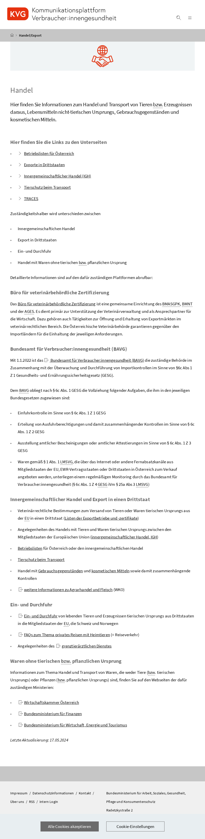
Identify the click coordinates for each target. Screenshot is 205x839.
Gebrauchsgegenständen (60, 571)
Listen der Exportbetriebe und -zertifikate (101, 518)
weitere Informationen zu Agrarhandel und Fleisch (68, 589)
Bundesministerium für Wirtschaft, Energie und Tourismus (75, 725)
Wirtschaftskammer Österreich (51, 702)
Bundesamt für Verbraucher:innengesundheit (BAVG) (97, 360)
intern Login (49, 801)
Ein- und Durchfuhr (41, 616)
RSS (32, 801)
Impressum (19, 793)
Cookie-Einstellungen (135, 826)
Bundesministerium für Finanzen (53, 713)
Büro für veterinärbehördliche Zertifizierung (57, 304)
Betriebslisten (30, 548)
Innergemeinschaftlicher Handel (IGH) (57, 176)
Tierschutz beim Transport (47, 187)
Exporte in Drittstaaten (44, 164)
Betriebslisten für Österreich (49, 153)
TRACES (31, 198)
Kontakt (85, 793)
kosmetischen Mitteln (111, 571)
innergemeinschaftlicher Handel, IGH (124, 537)
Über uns (17, 801)
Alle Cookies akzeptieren (69, 826)
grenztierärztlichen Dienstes (87, 646)
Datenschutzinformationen (53, 793)
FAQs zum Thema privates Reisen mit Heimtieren (67, 634)
